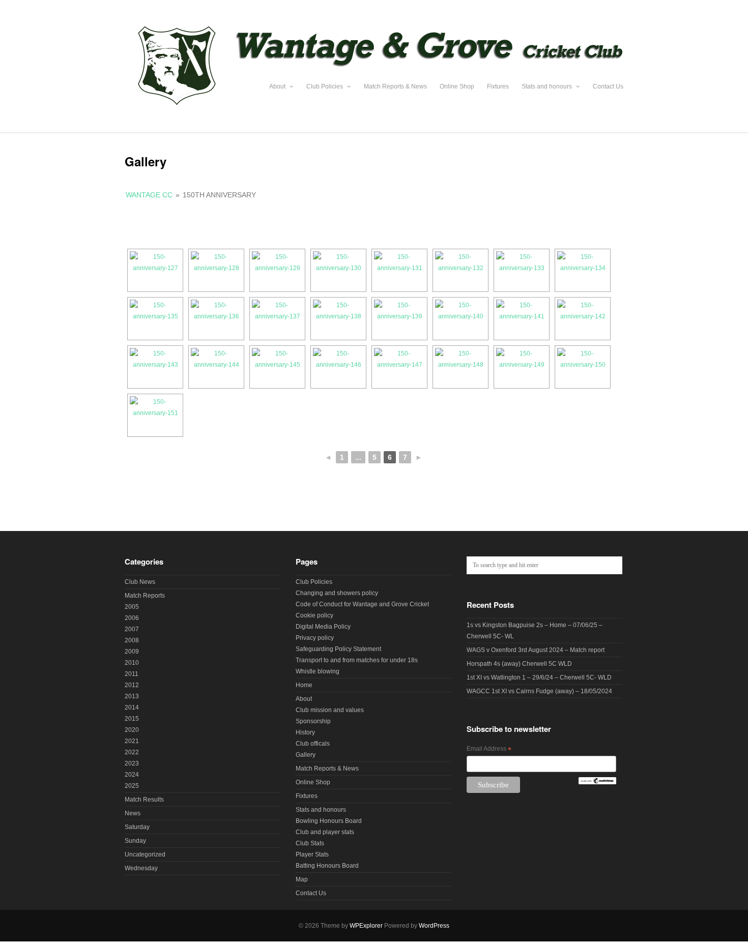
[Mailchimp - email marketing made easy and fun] (597, 782)
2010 (132, 662)
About (278, 86)
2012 (132, 685)
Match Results (144, 799)
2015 (132, 718)
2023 (132, 763)
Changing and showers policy (337, 593)
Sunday (135, 840)
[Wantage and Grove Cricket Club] (374, 111)
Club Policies (325, 86)
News (132, 813)
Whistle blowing (317, 671)
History (305, 732)
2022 (132, 752)
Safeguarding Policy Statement (338, 649)
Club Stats (310, 843)
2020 (132, 729)
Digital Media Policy (323, 626)
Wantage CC (149, 195)
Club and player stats (325, 832)
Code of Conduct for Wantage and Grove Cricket (362, 604)
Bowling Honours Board (329, 820)
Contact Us (608, 86)
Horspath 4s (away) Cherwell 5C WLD (519, 663)
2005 (132, 606)
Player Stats (312, 854)
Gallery (305, 754)
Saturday (137, 827)
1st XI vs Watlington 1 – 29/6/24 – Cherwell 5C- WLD (539, 677)
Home (304, 685)
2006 (132, 618)
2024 (132, 774)
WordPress (434, 925)
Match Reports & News (395, 86)
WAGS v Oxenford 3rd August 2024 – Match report (536, 650)
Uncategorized (145, 854)
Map (302, 879)
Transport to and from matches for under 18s (357, 660)
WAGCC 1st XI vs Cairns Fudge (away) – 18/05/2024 (539, 691)
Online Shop (457, 86)
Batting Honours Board (327, 865)
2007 (132, 629)
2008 (132, 640)
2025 (132, 785)
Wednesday (141, 868)
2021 (132, 741)
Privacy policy (315, 637)
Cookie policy (314, 615)
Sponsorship (313, 721)
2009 (132, 651)
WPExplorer (366, 925)
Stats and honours (547, 86)
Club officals (313, 743)
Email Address (489, 749)
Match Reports (145, 595)
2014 (132, 707)
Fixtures (498, 86)
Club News (140, 581)
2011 (131, 673)
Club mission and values (330, 710)
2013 (132, 696)
